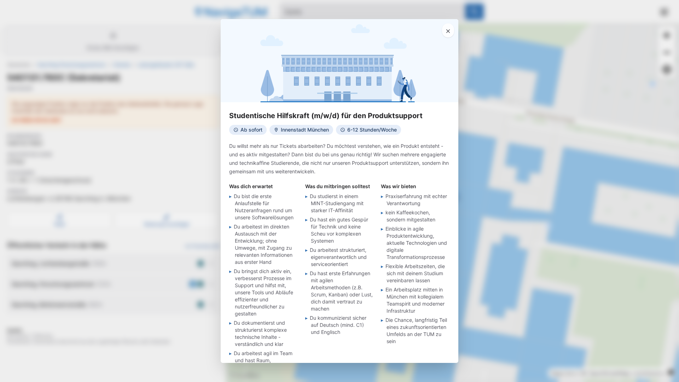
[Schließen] (448, 30)
